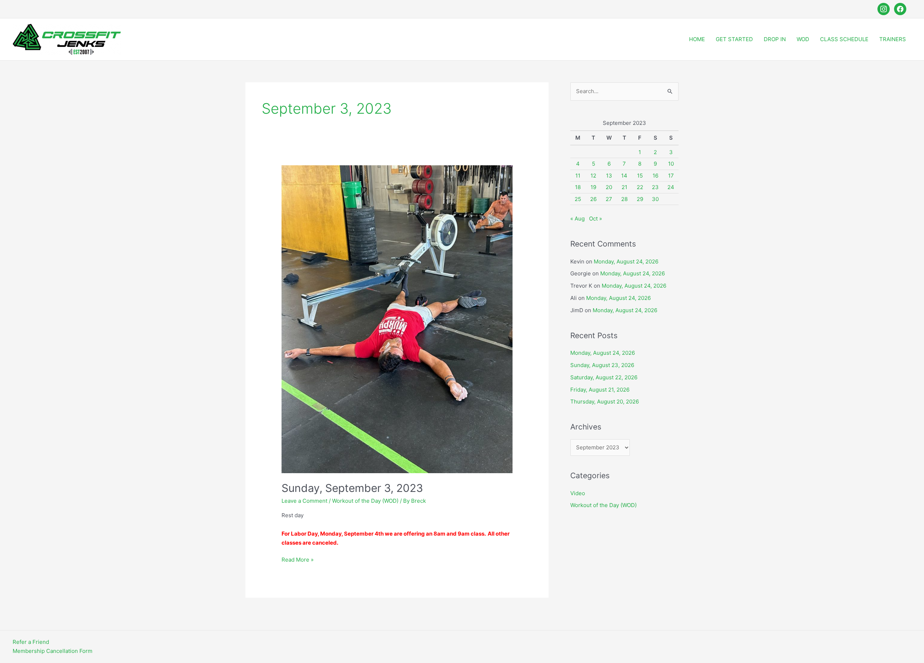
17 (671, 175)
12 (593, 175)
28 (624, 199)
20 (609, 187)
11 (577, 175)
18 (578, 187)
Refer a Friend (31, 641)
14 (624, 175)
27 (609, 199)
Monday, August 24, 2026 (626, 261)
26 (593, 199)
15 (640, 175)
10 (671, 163)
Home (697, 39)
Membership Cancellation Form (52, 650)
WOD (803, 39)
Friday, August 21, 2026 (599, 389)
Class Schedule (844, 39)
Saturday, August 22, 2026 (603, 377)
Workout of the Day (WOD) (365, 500)
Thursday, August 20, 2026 (604, 401)
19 (593, 187)
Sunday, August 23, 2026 (602, 365)
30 (655, 199)
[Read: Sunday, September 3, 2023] (397, 318)
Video (577, 493)
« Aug (577, 218)
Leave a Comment (304, 500)
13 (609, 175)
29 (640, 199)
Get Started (734, 39)
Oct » (595, 218)
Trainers (892, 39)
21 (624, 187)
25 (578, 199)
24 (670, 187)
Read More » (298, 560)
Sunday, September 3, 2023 (352, 487)
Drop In (775, 39)
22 (640, 187)
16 (655, 175)
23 (655, 187)
